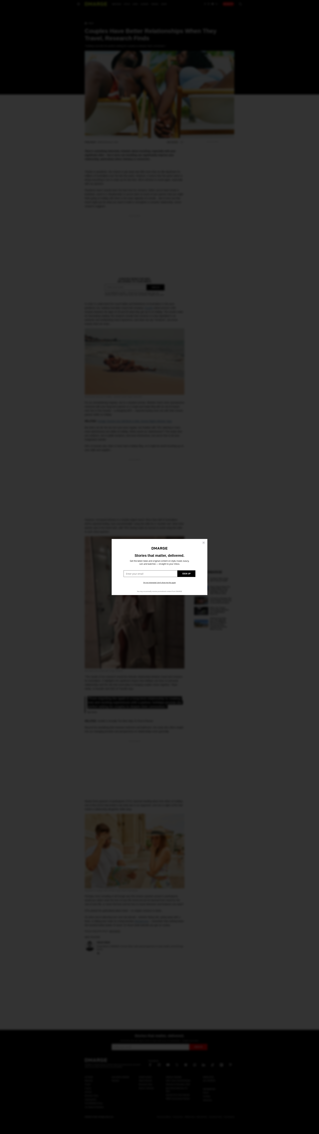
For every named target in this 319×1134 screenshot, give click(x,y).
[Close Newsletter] (203, 542)
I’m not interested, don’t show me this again (159, 582)
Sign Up (186, 573)
